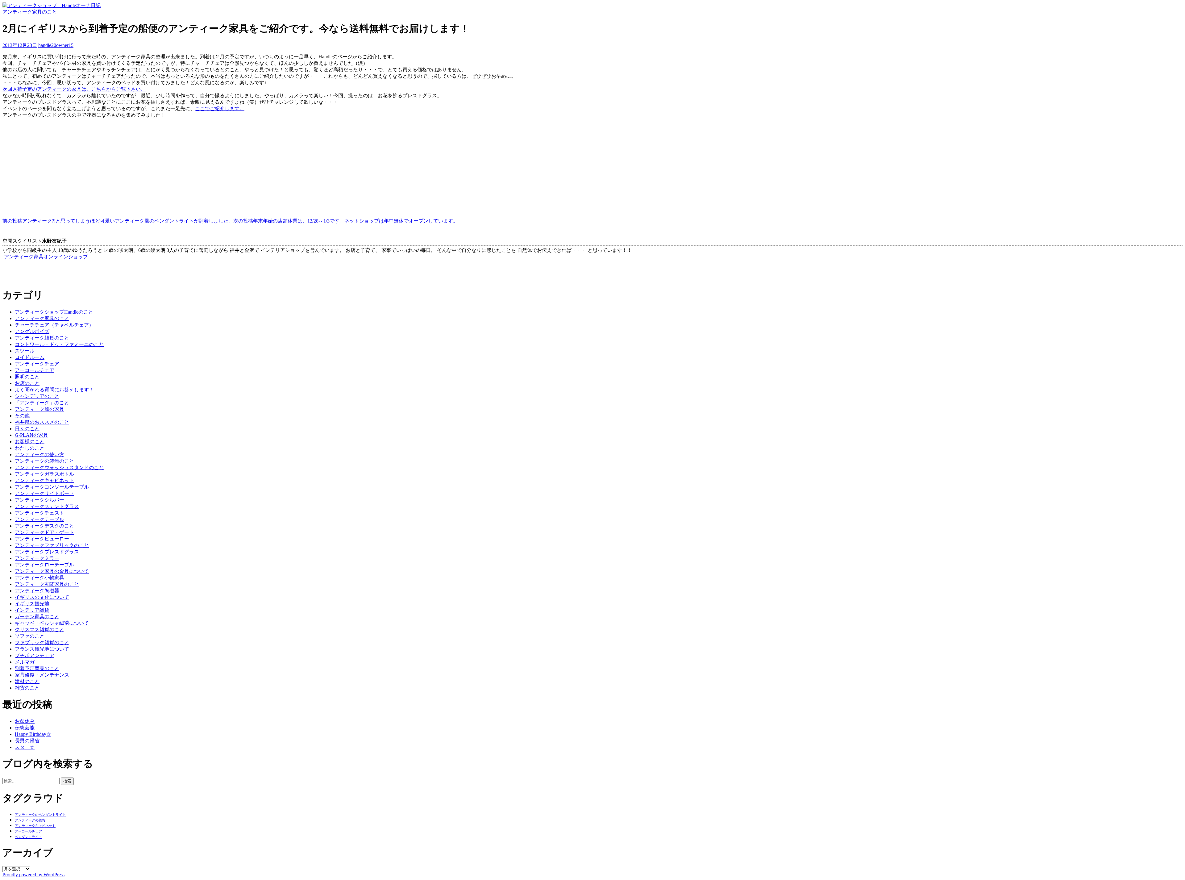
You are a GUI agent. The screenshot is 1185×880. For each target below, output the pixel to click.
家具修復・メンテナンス (42, 675)
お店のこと (27, 383)
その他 (22, 415)
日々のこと (27, 428)
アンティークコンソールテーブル (52, 487)
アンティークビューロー (42, 538)
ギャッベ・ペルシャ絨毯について (52, 623)
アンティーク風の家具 (39, 409)
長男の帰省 (27, 740)
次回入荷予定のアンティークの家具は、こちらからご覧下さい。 (74, 89)
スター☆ (25, 747)
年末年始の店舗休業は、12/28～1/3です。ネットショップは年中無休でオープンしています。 (345, 220)
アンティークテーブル (39, 519)
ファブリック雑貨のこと (42, 642)
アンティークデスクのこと (44, 525)
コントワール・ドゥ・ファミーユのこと (59, 344)
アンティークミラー (37, 558)
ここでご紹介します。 (219, 108)
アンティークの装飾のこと (44, 461)
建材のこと (27, 681)
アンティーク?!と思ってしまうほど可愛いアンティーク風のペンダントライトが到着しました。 (117, 220)
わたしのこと (29, 448)
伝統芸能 (25, 727)
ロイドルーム (29, 357)
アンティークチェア (37, 363)
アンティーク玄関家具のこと (47, 584)
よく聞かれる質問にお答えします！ (54, 389)
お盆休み (25, 721)
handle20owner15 (55, 45)
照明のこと (27, 376)
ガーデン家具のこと (37, 616)
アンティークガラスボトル (44, 474)
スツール (25, 350)
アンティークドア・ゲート (44, 532)
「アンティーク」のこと (42, 402)
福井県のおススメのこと (42, 422)
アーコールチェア (34, 370)
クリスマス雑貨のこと (39, 629)
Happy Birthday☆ (33, 734)
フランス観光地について (42, 649)
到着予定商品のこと (37, 668)
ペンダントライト (28, 837)
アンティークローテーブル (44, 564)
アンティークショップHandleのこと (54, 312)
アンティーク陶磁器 (37, 590)
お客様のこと (29, 441)
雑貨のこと (27, 687)
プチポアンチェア (34, 655)
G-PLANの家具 (31, 435)
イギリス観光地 (32, 603)
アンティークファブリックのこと (52, 545)
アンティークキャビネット (44, 480)
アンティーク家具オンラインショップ (45, 256)
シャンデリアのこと (37, 396)
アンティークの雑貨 (30, 820)
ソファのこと (29, 636)
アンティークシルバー (39, 500)
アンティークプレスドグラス (47, 551)
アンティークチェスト (39, 512)
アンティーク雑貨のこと (42, 337)
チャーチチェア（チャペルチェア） (54, 324)
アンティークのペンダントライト (40, 814)
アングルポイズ (32, 331)
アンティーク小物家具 (39, 577)
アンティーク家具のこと (29, 12)
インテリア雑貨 (32, 610)
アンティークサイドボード (44, 493)
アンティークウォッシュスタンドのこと (59, 467)
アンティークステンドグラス (47, 506)
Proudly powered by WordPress (33, 874)
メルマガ (25, 662)
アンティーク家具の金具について (52, 571)
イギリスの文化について (42, 597)
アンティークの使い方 (39, 454)
